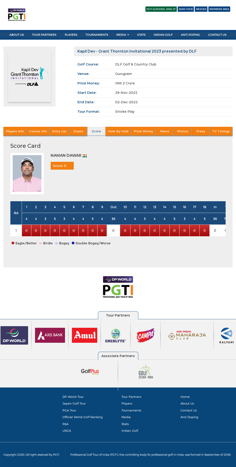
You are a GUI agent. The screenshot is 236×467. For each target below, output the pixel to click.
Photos (182, 131)
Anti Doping (190, 34)
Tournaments (97, 34)
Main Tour (186, 9)
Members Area (219, 9)
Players (71, 34)
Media (121, 34)
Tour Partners (44, 34)
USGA (66, 430)
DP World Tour (73, 397)
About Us (16, 34)
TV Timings (221, 131)
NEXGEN (201, 9)
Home (185, 397)
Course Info (38, 131)
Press (200, 131)
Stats (141, 34)
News (164, 131)
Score (96, 131)
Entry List (59, 131)
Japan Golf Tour (74, 403)
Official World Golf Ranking (82, 417)
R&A (65, 424)
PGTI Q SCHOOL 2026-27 (161, 9)
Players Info (15, 131)
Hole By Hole (118, 131)
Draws (78, 131)
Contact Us (217, 34)
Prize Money (143, 131)
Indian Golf (163, 34)
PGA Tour (69, 410)
